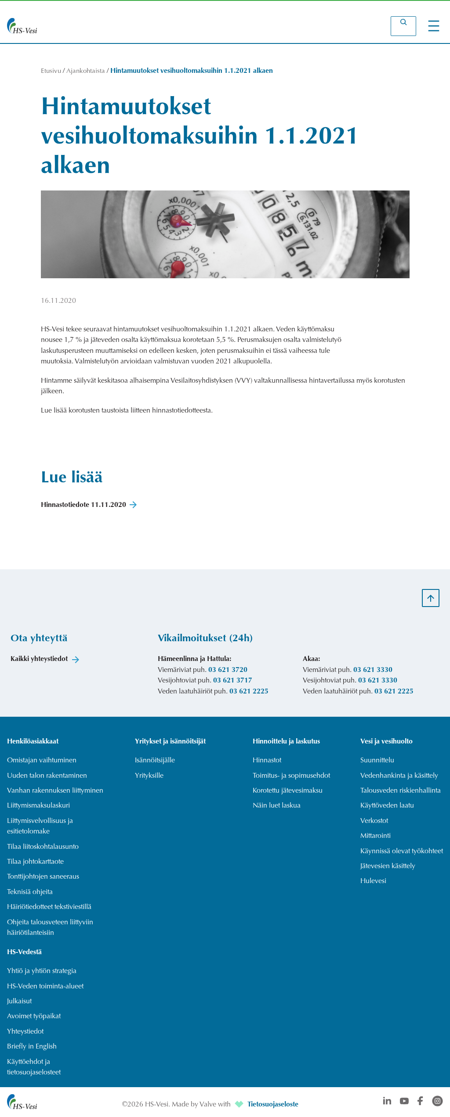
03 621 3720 (227, 670)
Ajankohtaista (85, 71)
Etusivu (51, 71)
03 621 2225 (249, 691)
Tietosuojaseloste (272, 1104)
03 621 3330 (372, 670)
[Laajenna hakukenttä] (403, 26)
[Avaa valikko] (434, 26)
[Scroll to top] (430, 598)
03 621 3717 (232, 680)
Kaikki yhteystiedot (39, 659)
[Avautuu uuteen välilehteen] (239, 1104)
